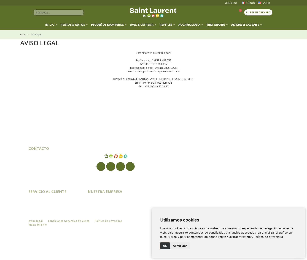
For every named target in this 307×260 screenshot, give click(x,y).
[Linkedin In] (130, 166)
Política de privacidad (268, 237)
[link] (268, 237)
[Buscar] (80, 12)
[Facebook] (100, 166)
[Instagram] (120, 166)
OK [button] (165, 245)
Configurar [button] (180, 245)
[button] (238, 12)
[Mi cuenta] (232, 12)
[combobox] (53, 12)
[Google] (110, 166)
